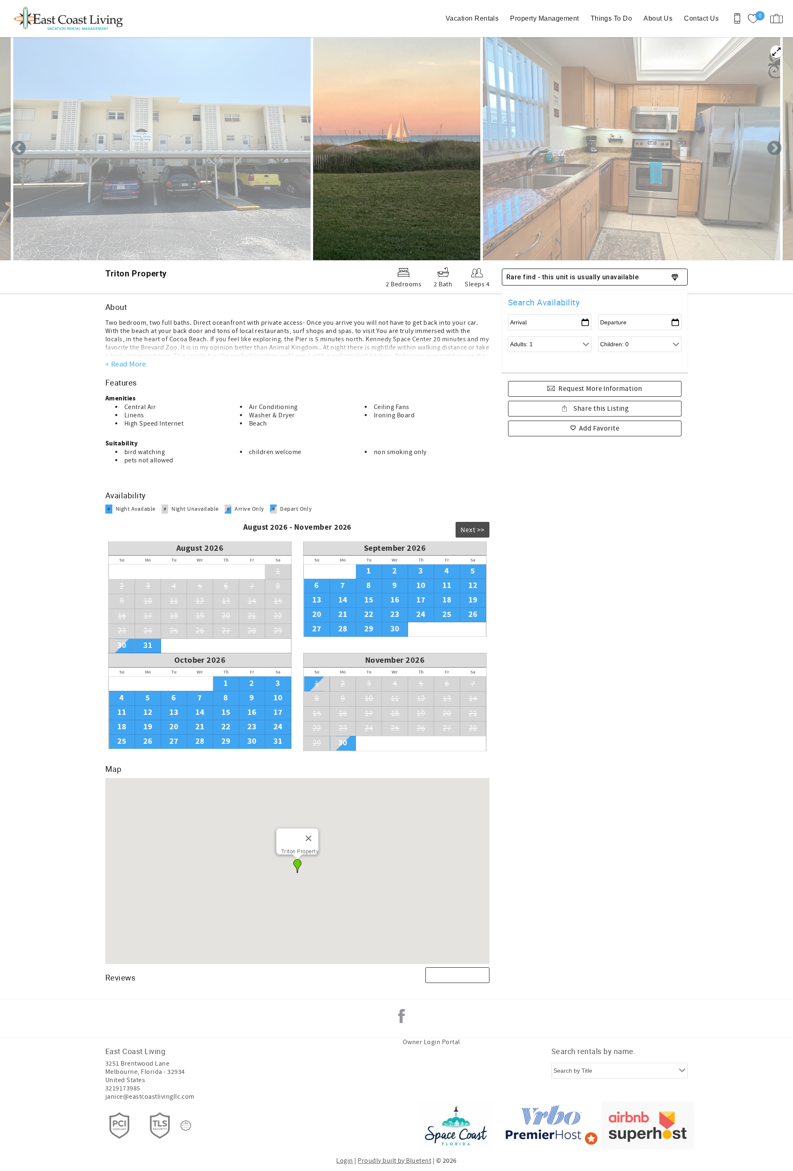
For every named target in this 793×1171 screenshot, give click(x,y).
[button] (297, 866)
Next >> (472, 530)
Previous (18, 148)
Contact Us (701, 18)
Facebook (401, 1016)
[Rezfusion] (186, 1125)
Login (344, 1161)
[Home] (63, 18)
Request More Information (600, 388)
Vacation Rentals (472, 18)
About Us (657, 18)
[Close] (308, 838)
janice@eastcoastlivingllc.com (150, 1096)
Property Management (544, 18)
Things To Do (611, 18)
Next (774, 148)
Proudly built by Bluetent (394, 1161)
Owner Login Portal (431, 1042)
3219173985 (122, 1088)
